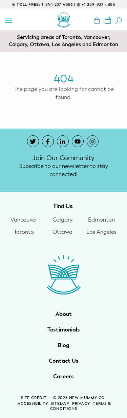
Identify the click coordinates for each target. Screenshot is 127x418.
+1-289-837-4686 (98, 4)
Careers (63, 376)
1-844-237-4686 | (59, 4)
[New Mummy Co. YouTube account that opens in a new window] (78, 141)
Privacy (81, 403)
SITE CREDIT (34, 397)
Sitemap (60, 403)
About (64, 314)
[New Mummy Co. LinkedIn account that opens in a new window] (63, 141)
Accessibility (33, 403)
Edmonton (101, 220)
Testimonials (63, 329)
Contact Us (64, 361)
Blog (63, 345)
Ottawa (62, 232)
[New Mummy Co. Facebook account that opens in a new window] (48, 141)
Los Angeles (101, 232)
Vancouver (23, 220)
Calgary (62, 220)
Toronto (24, 232)
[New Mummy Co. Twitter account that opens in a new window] (33, 141)
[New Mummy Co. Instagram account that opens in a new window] (93, 141)
